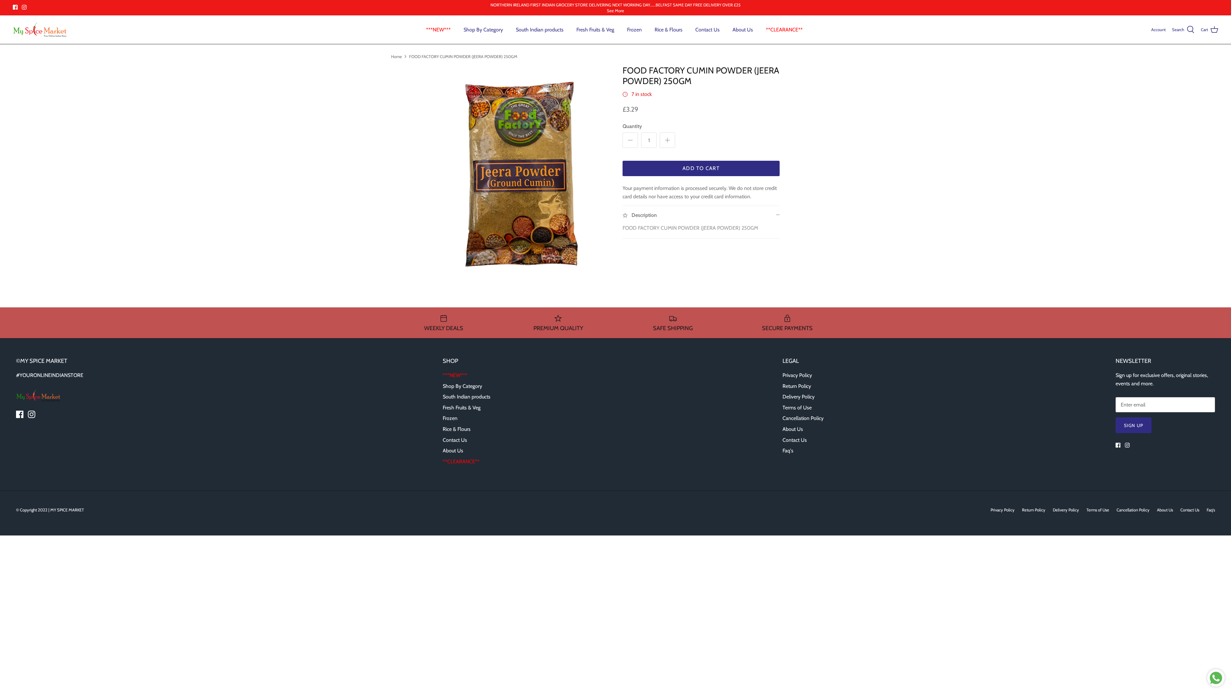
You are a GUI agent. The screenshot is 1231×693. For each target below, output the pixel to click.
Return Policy (797, 386)
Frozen (634, 30)
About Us (743, 30)
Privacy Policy (797, 375)
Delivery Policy (799, 397)
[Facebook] (15, 7)
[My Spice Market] (40, 30)
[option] (529, 170)
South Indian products (540, 30)
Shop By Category (483, 30)
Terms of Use (797, 408)
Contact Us (707, 30)
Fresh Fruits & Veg (595, 30)
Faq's (788, 451)
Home (396, 56)
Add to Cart (701, 168)
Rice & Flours (668, 30)
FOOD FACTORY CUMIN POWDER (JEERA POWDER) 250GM (463, 56)
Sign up (1133, 425)
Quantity (632, 126)
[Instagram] (24, 7)
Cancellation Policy (803, 418)
